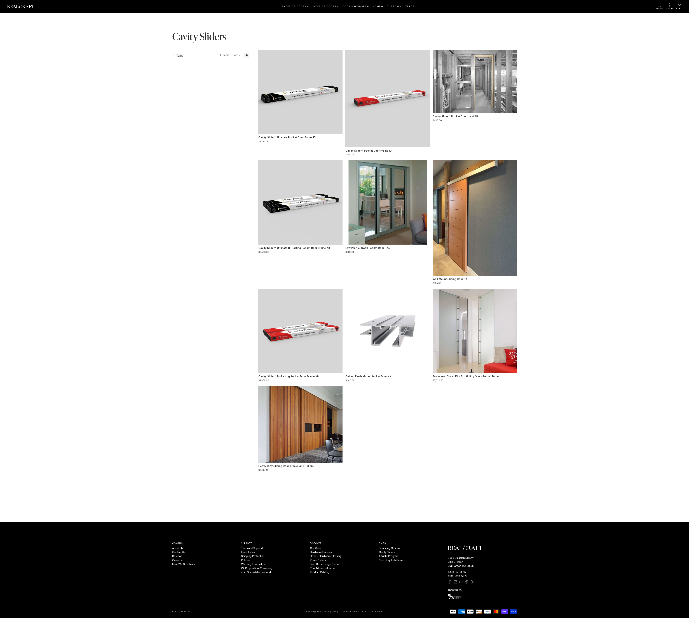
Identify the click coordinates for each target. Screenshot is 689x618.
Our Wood (316, 547)
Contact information (372, 611)
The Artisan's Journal (322, 568)
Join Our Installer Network (256, 572)
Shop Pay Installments (392, 559)
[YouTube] (461, 582)
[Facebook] (449, 582)
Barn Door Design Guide (324, 564)
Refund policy (313, 611)
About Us (177, 547)
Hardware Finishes (321, 552)
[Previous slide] (263, 92)
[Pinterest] (467, 582)
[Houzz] (472, 582)
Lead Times (248, 552)
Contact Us (178, 552)
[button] (237, 55)
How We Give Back (183, 564)
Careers (177, 559)
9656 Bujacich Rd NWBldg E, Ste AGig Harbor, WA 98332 (461, 561)
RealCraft (186, 611)
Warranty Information (253, 564)
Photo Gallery (318, 559)
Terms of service (350, 611)
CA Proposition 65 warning (257, 568)
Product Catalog (319, 572)
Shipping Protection (252, 556)
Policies (245, 559)
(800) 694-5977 (458, 575)
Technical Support (252, 547)
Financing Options (389, 547)
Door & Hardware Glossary (326, 556)
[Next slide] (337, 92)
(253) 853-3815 (457, 571)
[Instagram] (455, 582)
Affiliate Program (388, 556)
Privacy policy (331, 611)
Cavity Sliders (387, 552)
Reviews (177, 556)
